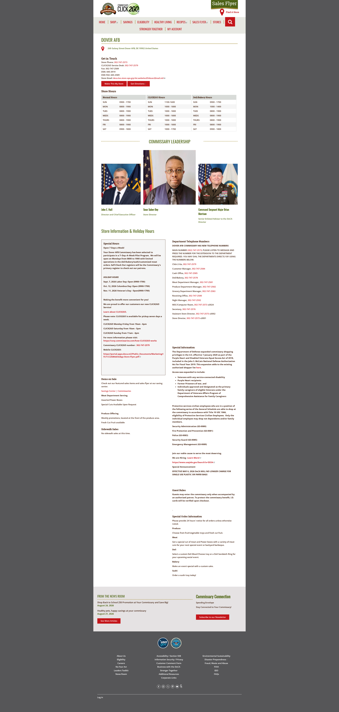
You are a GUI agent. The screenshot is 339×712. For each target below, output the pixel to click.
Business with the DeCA (168, 666)
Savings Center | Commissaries (116, 391)
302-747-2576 (189, 309)
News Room (121, 674)
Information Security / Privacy (169, 659)
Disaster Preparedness (215, 659)
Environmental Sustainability (216, 656)
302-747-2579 (131, 65)
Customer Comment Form (168, 663)
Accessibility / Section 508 (169, 656)
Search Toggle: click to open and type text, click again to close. (230, 21)
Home (102, 22)
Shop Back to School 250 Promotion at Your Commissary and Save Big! (132, 602)
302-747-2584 (198, 268)
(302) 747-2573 (194, 250)
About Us (121, 656)
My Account (174, 29)
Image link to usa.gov (163, 646)
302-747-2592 (194, 300)
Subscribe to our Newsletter (212, 617)
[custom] (181, 687)
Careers (121, 663)
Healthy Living (163, 22)
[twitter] (168, 687)
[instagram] (163, 687)
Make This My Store (114, 83)
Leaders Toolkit (121, 670)
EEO (216, 670)
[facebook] (158, 687)
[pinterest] (172, 687)
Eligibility (143, 22)
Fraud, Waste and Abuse (216, 663)
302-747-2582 (209, 286)
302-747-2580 (195, 295)
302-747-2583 (208, 291)
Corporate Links (168, 677)
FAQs (216, 674)
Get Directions (137, 83)
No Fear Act (121, 666)
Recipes (181, 22)
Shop (113, 22)
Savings (127, 22)
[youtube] (177, 687)
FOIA (216, 666)
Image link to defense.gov (176, 646)
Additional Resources (169, 674)
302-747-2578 (191, 277)
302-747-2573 (120, 62)
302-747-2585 (191, 273)
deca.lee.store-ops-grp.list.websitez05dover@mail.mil (138, 78)
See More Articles (109, 620)
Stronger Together (150, 29)
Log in (100, 697)
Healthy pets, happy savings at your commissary (121, 610)
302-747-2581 (206, 282)
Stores (217, 22)
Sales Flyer (224, 3)
